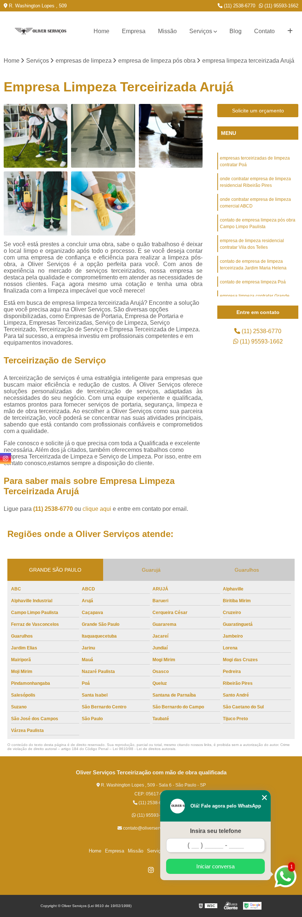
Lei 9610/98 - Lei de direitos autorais (144, 749)
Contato (264, 31)
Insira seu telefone (215, 831)
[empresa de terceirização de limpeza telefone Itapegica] (171, 136)
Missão (167, 31)
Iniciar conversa (215, 866)
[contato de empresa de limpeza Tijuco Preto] (35, 136)
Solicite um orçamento (258, 111)
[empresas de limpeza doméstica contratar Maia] (103, 203)
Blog (235, 31)
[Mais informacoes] (290, 31)
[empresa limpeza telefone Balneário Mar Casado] (103, 136)
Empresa (133, 31)
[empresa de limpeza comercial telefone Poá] (35, 203)
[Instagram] (151, 869)
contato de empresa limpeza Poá (253, 282)
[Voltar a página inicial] (40, 31)
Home (101, 31)
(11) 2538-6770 (238, 5)
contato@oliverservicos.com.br (153, 828)
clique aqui (96, 509)
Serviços (200, 31)
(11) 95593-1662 (280, 5)
